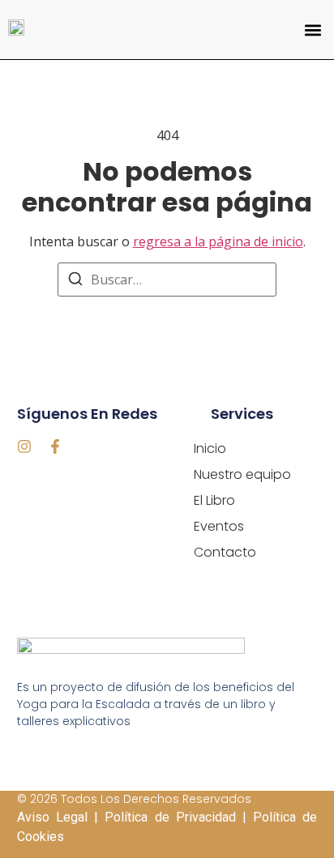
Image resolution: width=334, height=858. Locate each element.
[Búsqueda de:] (167, 280)
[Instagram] (24, 446)
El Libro (214, 500)
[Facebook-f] (55, 446)
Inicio (210, 448)
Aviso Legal (52, 817)
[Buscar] (75, 281)
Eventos (219, 526)
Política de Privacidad (170, 817)
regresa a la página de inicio (218, 241)
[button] (312, 29)
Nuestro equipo (242, 474)
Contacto (225, 552)
